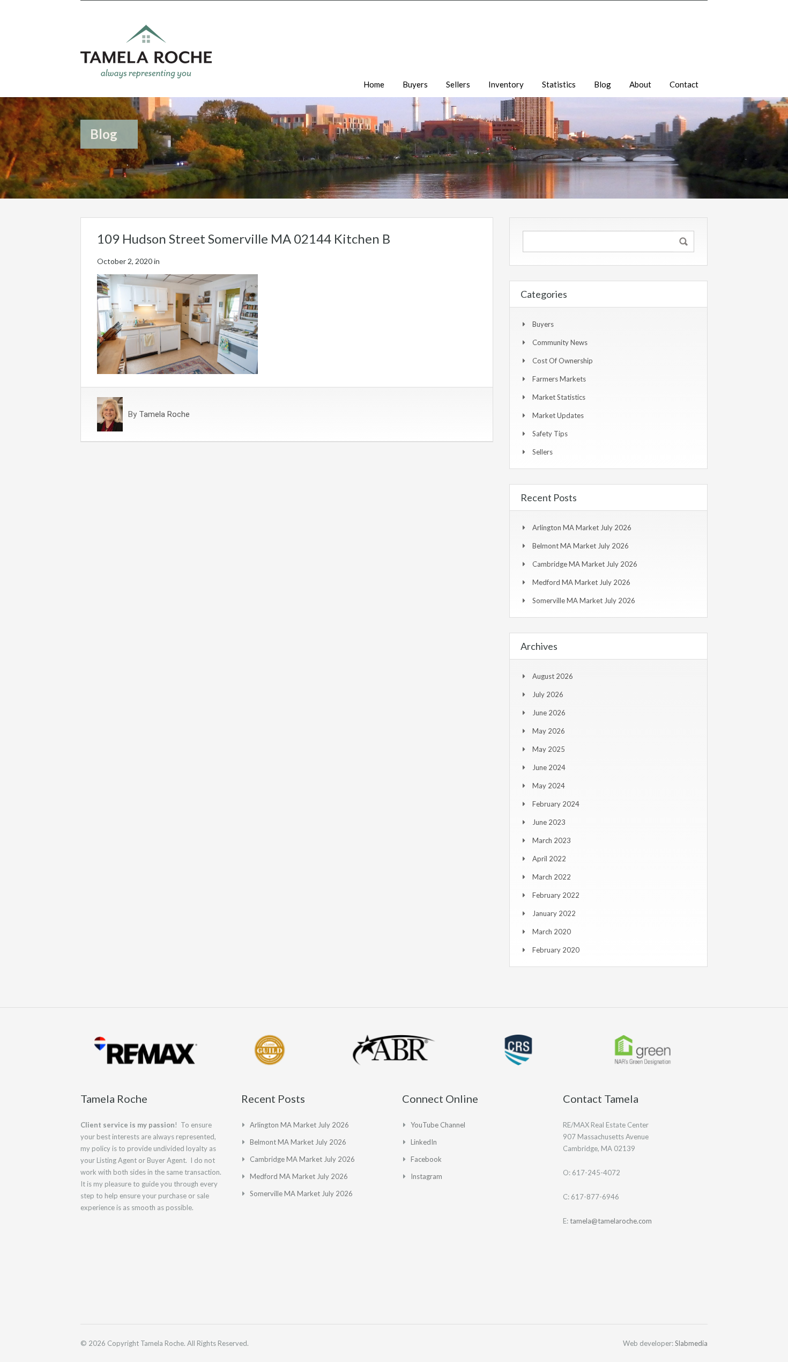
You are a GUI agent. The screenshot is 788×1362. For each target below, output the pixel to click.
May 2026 (548, 731)
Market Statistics (558, 397)
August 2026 (552, 676)
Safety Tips (550, 433)
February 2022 (555, 895)
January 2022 (554, 913)
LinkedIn (424, 1142)
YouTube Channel (438, 1125)
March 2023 (551, 840)
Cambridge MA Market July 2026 (584, 564)
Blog (602, 84)
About (640, 84)
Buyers (415, 84)
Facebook (426, 1159)
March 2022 (551, 877)
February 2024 (555, 804)
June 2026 (549, 712)
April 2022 (549, 858)
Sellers (458, 84)
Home (373, 84)
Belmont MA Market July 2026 (580, 545)
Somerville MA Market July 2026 (583, 600)
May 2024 (548, 785)
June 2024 (549, 767)
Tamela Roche (164, 414)
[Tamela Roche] (146, 57)
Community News (560, 342)
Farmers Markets (559, 379)
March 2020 (551, 931)
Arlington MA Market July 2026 (581, 527)
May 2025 (548, 749)
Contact (684, 84)
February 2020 (555, 950)
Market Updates (558, 415)
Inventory (506, 84)
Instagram (426, 1176)
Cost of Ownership (562, 360)
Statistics (559, 84)
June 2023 (549, 822)
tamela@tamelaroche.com (611, 1221)
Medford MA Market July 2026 (581, 582)
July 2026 (547, 694)
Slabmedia (691, 1343)
